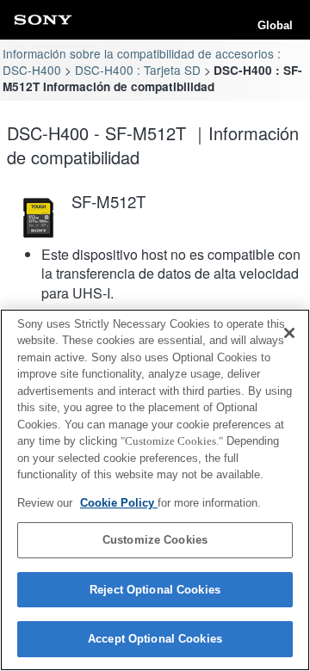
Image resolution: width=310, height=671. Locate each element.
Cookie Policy (119, 502)
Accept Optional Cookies (155, 638)
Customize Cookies (155, 539)
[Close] (289, 333)
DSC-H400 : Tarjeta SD (138, 69)
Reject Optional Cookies (155, 589)
